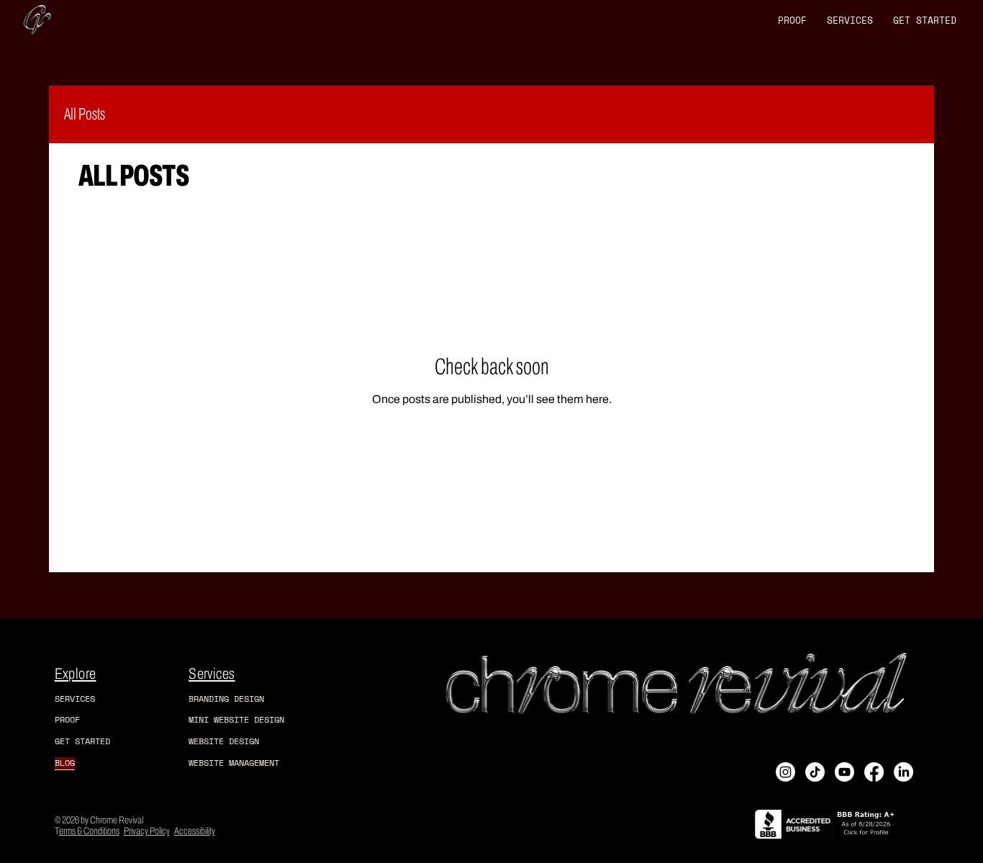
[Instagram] (785, 772)
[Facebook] (874, 772)
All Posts (84, 114)
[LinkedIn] (903, 772)
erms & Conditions (89, 831)
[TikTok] (815, 772)
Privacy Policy (147, 831)
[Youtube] (844, 772)
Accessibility (194, 831)
